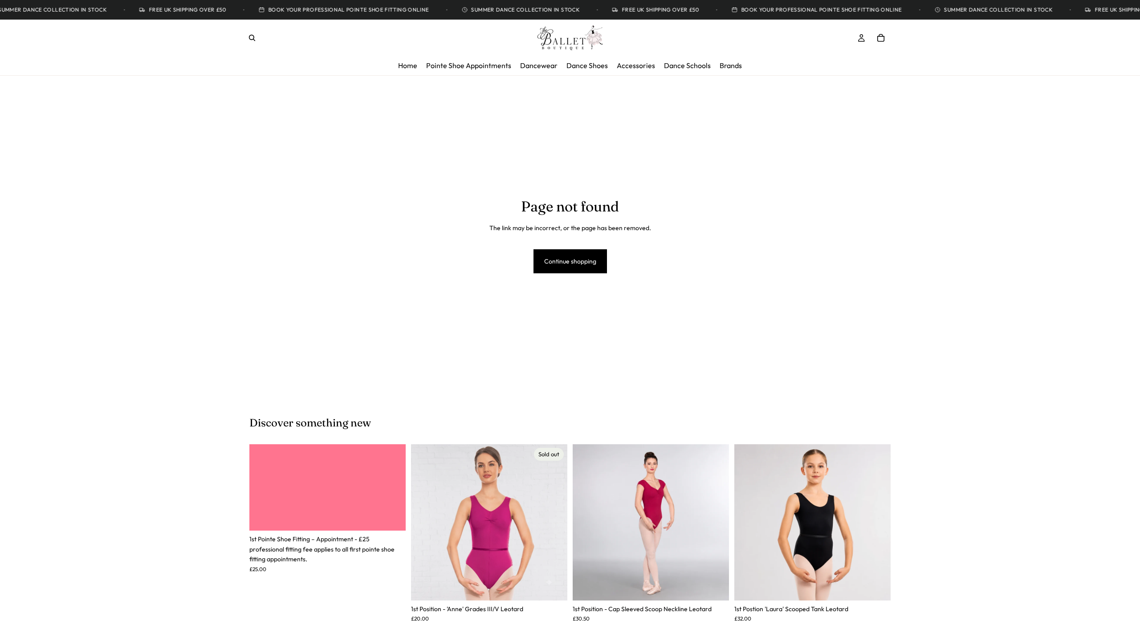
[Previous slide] (586, 522)
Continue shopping (570, 261)
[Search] (252, 38)
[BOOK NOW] (392, 517)
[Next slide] (715, 522)
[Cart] (881, 38)
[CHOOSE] (715, 587)
